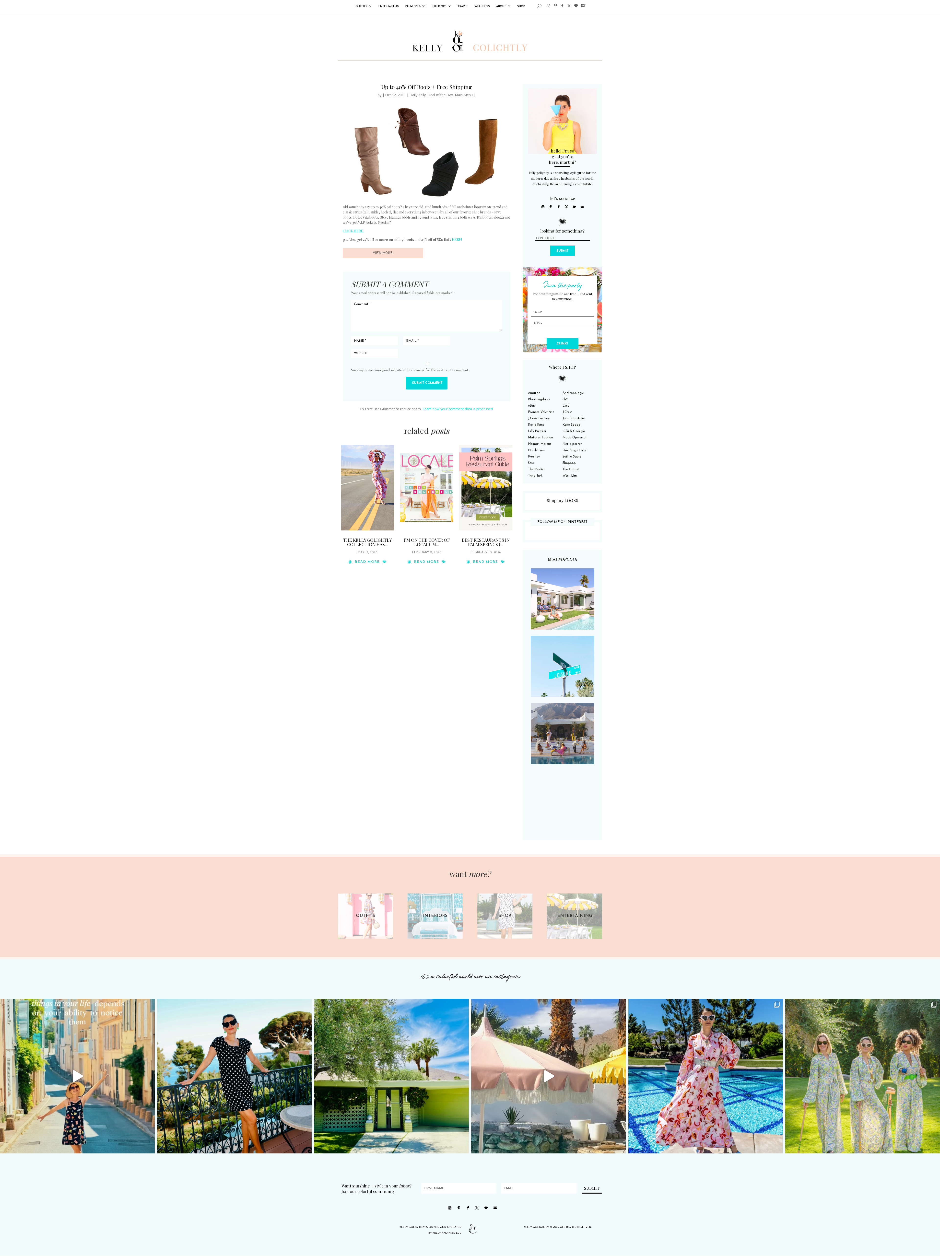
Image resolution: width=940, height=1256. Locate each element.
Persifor (534, 456)
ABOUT (501, 6)
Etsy (566, 405)
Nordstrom (536, 450)
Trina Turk (535, 475)
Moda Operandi (574, 437)
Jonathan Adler (574, 418)
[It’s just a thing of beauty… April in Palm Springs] (548, 1076)
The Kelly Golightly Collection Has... (367, 542)
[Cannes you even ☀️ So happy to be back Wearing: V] (234, 1076)
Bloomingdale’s (539, 399)
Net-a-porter (572, 444)
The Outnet (571, 469)
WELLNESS (482, 6)
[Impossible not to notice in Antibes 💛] (77, 1076)
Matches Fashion (540, 437)
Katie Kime (536, 424)
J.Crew (567, 412)
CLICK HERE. (353, 231)
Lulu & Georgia (574, 431)
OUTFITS (361, 6)
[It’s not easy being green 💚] (391, 1076)
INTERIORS (439, 6)
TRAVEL (463, 6)
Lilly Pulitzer (537, 431)
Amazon (534, 393)
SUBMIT (562, 250)
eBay (531, 405)
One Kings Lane (574, 450)
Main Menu (464, 95)
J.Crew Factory (539, 418)
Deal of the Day (440, 95)
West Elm (570, 475)
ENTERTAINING (388, 6)
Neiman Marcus (539, 444)
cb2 (565, 399)
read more (367, 562)
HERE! (457, 239)
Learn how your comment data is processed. (458, 409)
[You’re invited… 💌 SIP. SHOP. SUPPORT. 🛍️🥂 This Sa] (862, 1076)
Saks (531, 463)
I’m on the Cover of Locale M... (427, 542)
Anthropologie (573, 393)
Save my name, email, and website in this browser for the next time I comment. (410, 370)
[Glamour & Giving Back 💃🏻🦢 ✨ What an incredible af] (705, 1076)
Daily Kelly (418, 95)
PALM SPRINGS (415, 6)
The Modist (536, 469)
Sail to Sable (572, 456)
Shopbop (569, 463)
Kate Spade (571, 424)
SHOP (521, 6)
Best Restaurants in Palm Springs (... (486, 542)
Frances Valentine (541, 412)
